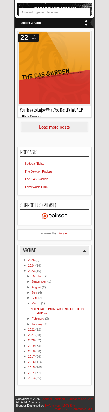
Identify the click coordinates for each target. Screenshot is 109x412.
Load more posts (54, 127)
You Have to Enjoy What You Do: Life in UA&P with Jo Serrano (51, 113)
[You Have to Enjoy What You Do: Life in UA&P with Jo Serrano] (54, 68)
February (38, 318)
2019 (31, 345)
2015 (31, 367)
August (37, 287)
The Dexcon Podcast (39, 171)
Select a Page (31, 22)
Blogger (63, 233)
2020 (31, 340)
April (35, 297)
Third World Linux (36, 187)
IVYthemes (53, 405)
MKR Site (68, 405)
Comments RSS (82, 409)
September (39, 281)
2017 (31, 356)
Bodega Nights (34, 163)
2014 (31, 372)
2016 (31, 361)
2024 (31, 265)
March (36, 303)
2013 (31, 378)
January (38, 324)
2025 (31, 260)
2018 (31, 351)
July (35, 292)
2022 (31, 329)
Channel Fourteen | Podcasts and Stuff (67, 398)
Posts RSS (61, 409)
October (38, 276)
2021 (31, 335)
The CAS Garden (36, 179)
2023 (31, 271)
